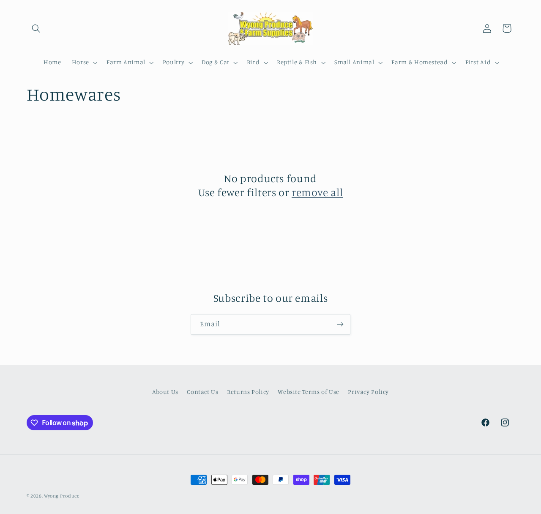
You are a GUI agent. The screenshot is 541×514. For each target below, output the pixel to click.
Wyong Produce (61, 496)
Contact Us (202, 391)
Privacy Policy (368, 391)
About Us (165, 391)
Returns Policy (248, 391)
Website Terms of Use (308, 391)
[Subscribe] (340, 324)
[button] (36, 28)
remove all (317, 192)
